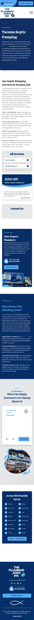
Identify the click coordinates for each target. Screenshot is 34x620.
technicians (25, 337)
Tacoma (5, 46)
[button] (31, 12)
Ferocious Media (23, 613)
